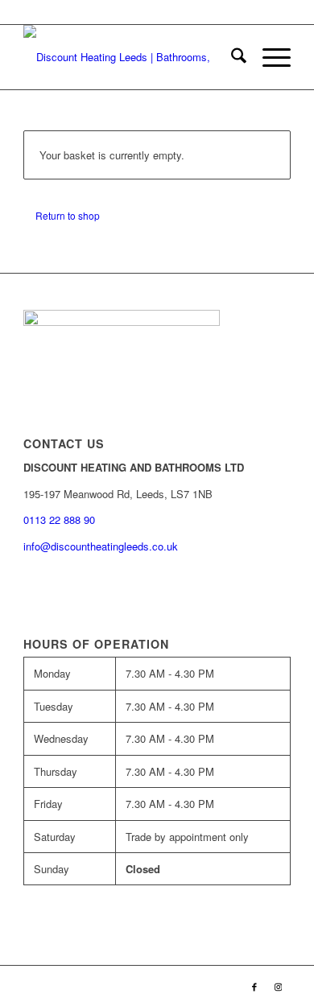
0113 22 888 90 (222, 11)
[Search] (230, 57)
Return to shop (67, 215)
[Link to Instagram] (278, 986)
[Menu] (268, 57)
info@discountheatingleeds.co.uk (102, 546)
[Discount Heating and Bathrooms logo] (130, 57)
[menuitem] (230, 57)
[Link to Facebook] (254, 986)
